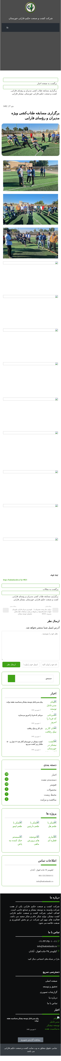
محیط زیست (50, 794)
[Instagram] (58, 965)
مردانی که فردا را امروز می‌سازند (30, 715)
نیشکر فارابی (17, 94)
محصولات (51, 789)
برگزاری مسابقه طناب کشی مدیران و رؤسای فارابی (34, 91)
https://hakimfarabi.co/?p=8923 (15, 580)
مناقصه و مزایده (48, 799)
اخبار (54, 775)
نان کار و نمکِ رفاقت (35, 728)
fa (7, 27)
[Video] (55, 965)
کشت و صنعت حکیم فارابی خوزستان (41, 94)
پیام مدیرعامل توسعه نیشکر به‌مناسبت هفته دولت (24, 702)
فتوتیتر (53, 784)
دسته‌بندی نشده (48, 779)
